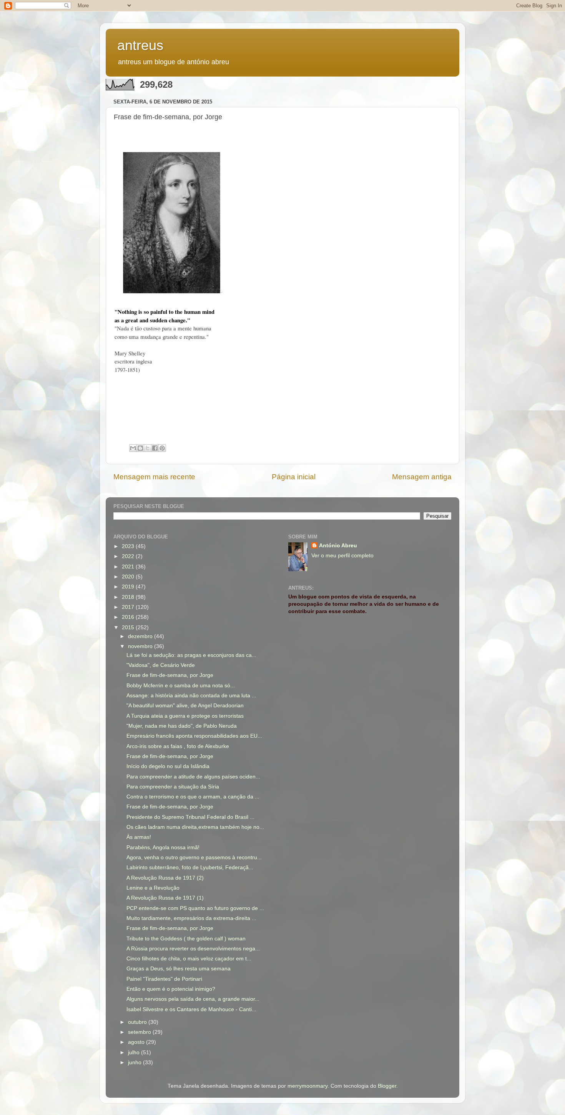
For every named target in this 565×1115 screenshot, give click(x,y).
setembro (140, 1032)
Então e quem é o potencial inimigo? (170, 989)
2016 (129, 617)
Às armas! (138, 837)
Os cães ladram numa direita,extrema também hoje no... (195, 827)
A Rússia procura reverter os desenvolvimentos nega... (193, 949)
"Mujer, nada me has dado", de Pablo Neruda (181, 726)
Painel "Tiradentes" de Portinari (164, 979)
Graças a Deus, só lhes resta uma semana (178, 969)
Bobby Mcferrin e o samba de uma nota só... (180, 685)
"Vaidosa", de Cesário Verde (160, 665)
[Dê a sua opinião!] (140, 448)
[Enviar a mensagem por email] (133, 448)
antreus (140, 45)
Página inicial (294, 477)
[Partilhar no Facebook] (155, 448)
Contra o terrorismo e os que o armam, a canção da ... (192, 797)
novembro (141, 646)
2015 (129, 627)
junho (135, 1062)
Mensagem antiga (422, 477)
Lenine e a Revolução (152, 888)
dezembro (141, 636)
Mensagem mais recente (154, 477)
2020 (129, 577)
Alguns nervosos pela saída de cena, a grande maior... (192, 999)
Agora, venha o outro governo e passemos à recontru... (194, 857)
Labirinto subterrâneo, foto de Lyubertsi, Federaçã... (189, 867)
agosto (137, 1042)
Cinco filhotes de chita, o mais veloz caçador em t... (188, 959)
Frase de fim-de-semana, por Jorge (169, 675)
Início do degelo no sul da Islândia (167, 766)
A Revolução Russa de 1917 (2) (165, 878)
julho (134, 1052)
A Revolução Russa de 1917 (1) (165, 898)
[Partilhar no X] (147, 448)
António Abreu (338, 545)
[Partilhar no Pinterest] (162, 448)
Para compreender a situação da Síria (172, 787)
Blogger (387, 1086)
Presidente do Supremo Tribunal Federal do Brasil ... (190, 817)
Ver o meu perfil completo (342, 555)
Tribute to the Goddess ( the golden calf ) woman (186, 939)
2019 (129, 587)
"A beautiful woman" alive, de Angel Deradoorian (185, 705)
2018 (129, 597)
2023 (129, 546)
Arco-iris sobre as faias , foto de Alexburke (177, 746)
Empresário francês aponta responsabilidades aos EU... (194, 736)
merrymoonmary (307, 1086)
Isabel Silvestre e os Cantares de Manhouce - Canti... (191, 1009)
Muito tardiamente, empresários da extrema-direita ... (191, 918)
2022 (129, 556)
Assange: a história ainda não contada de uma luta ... (191, 695)
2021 (129, 567)
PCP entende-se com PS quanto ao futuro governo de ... (195, 908)
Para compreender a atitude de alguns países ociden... (193, 777)
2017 (129, 607)
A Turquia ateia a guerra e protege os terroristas (185, 716)
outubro (138, 1022)
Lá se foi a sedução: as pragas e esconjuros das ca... (191, 655)
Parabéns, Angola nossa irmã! (162, 847)
